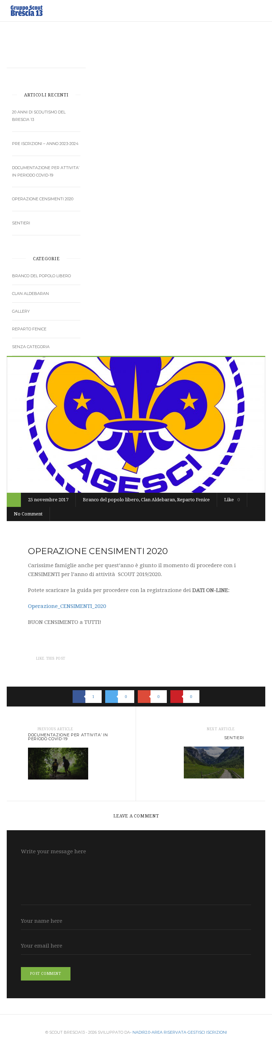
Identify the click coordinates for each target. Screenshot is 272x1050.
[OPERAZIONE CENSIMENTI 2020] (136, 425)
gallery (21, 311)
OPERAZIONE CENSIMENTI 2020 (42, 198)
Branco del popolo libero (41, 275)
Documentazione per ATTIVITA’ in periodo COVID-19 (45, 171)
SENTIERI (21, 222)
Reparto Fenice (29, 328)
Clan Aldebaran (30, 293)
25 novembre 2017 (48, 499)
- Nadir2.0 (140, 1032)
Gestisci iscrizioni (207, 1032)
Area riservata (169, 1032)
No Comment (28, 513)
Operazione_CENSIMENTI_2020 (67, 606)
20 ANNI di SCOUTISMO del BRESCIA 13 (39, 116)
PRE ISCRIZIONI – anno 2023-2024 (45, 143)
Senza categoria (31, 346)
